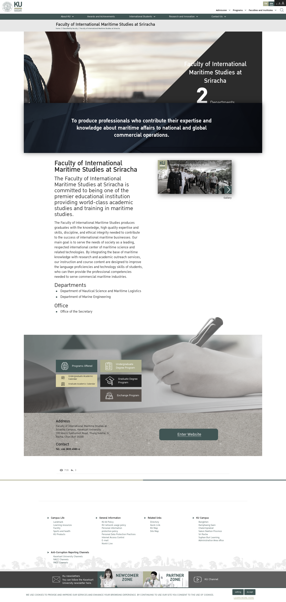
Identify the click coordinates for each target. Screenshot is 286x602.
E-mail (105, 540)
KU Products (59, 534)
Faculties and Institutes (261, 10)
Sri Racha (203, 534)
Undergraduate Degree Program (125, 366)
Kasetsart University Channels (68, 556)
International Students (140, 16)
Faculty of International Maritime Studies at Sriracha (100, 28)
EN (271, 4)
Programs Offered (82, 366)
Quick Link (155, 525)
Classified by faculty (70, 28)
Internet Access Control (113, 537)
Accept (250, 592)
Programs (238, 10)
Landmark (58, 522)
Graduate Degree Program (127, 381)
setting (238, 592)
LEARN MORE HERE (244, 598)
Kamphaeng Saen (207, 525)
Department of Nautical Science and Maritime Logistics (100, 291)
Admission (221, 10)
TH (265, 4)
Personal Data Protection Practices (119, 534)
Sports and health (61, 531)
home (58, 28)
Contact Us (217, 16)
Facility (56, 528)
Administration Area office (211, 539)
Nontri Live (107, 543)
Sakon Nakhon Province (210, 530)
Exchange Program (128, 395)
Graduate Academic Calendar (81, 384)
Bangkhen (203, 522)
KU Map (154, 528)
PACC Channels (60, 562)
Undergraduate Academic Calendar (80, 378)
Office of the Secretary (76, 311)
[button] (228, 189)
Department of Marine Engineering (85, 297)
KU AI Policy (108, 522)
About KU (65, 16)
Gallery (228, 198)
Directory (154, 522)
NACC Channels (61, 559)
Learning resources (62, 525)
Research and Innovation (182, 16)
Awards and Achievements (101, 16)
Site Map (154, 531)
